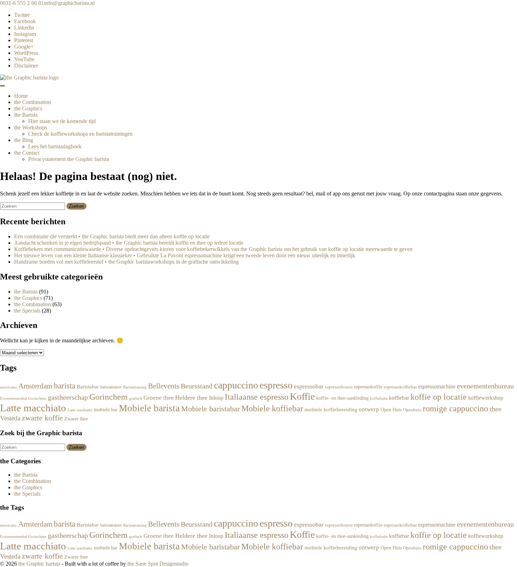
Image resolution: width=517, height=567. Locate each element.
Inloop (216, 398)
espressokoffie (368, 386)
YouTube (24, 59)
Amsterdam (35, 386)
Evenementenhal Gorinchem (23, 398)
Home (21, 96)
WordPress (26, 53)
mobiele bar (105, 409)
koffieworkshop (485, 398)
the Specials (27, 311)
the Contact (26, 153)
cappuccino (236, 385)
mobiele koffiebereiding (331, 409)
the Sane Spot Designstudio (158, 564)
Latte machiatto (80, 410)
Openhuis (412, 409)
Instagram (25, 34)
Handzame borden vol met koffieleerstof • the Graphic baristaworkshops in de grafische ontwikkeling (126, 262)
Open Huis (391, 409)
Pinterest (23, 40)
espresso (276, 385)
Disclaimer (26, 66)
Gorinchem (108, 396)
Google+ (24, 47)
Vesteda (10, 418)
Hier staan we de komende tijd (62, 121)
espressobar (309, 386)
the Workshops (30, 127)
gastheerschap (68, 397)
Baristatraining (135, 387)
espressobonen (339, 387)
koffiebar (399, 397)
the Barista (26, 115)
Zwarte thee (76, 418)
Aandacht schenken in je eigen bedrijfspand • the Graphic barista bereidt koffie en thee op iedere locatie (128, 243)
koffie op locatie (438, 396)
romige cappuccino (455, 408)
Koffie (302, 396)
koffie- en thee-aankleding (342, 398)
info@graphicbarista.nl (69, 3)
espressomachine (436, 386)
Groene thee (158, 397)
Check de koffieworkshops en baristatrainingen (80, 134)
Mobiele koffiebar (272, 408)
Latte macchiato (33, 407)
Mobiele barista (149, 408)
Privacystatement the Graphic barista (68, 159)
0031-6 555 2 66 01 (22, 3)
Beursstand (196, 386)
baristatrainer (111, 387)
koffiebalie (379, 398)
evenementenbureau (485, 386)
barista (64, 385)
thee (496, 409)
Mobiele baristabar (210, 408)
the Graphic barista (39, 564)
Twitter (22, 15)
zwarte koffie (42, 418)
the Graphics (28, 108)
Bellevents (163, 386)
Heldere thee (191, 397)
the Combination (32, 102)
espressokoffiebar (400, 387)
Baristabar (88, 386)
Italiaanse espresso (256, 396)
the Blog (23, 140)
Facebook (25, 21)
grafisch (135, 398)
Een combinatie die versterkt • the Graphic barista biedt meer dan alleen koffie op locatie (112, 236)
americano (8, 387)
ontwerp (369, 409)
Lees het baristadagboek (55, 146)
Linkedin (24, 28)
